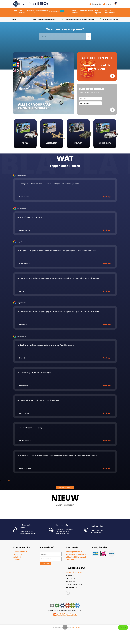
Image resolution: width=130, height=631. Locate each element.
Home (15, 10)
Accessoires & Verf (41, 10)
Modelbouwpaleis (56, 11)
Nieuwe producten (75, 11)
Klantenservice (19, 552)
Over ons (17, 554)
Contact (17, 560)
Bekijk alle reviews (64, 488)
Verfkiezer (70, 560)
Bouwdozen (30, 10)
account (33, 533)
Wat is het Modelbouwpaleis (110, 11)
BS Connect (76, 627)
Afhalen (17, 557)
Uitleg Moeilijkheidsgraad (76, 557)
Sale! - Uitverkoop (22, 11)
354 (8, 480)
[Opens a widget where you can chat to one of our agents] (123, 627)
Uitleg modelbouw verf (98, 12)
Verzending (83, 10)
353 (5, 480)
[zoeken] (88, 36)
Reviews (90, 10)
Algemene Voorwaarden (75, 554)
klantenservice (96, 4)
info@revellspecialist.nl (74, 572)
